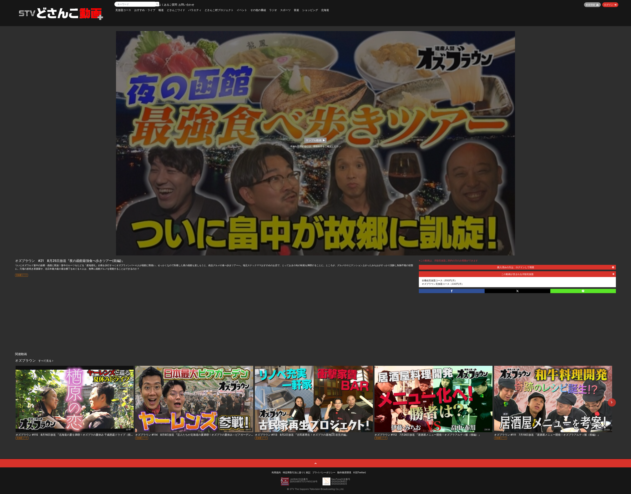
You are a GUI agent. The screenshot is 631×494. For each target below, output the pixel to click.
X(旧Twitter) (359, 472)
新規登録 (590, 4)
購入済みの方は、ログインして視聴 (515, 267)
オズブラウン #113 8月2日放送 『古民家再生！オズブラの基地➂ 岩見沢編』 (302, 434)
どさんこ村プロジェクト (219, 10)
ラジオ (273, 10)
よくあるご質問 (168, 4)
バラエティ (194, 10)
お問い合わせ (186, 4)
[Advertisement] (315, 326)
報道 (161, 10)
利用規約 (276, 472)
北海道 (325, 10)
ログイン (608, 4)
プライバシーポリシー (323, 472)
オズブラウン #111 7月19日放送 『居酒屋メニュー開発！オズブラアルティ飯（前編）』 (547, 434)
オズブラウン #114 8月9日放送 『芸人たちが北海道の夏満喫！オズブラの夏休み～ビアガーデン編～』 (197, 434)
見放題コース (123, 10)
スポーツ (285, 10)
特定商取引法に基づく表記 (296, 472)
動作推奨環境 (344, 472)
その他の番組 (258, 10)
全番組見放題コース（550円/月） (439, 280)
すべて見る (45, 360)
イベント (242, 10)
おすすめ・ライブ (144, 10)
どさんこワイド (176, 10)
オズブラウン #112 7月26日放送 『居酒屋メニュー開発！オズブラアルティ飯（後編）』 (427, 434)
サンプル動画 (314, 140)
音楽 (296, 10)
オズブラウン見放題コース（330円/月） (443, 283)
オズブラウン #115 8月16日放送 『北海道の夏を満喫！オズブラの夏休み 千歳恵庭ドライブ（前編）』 (77, 434)
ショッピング (310, 10)
